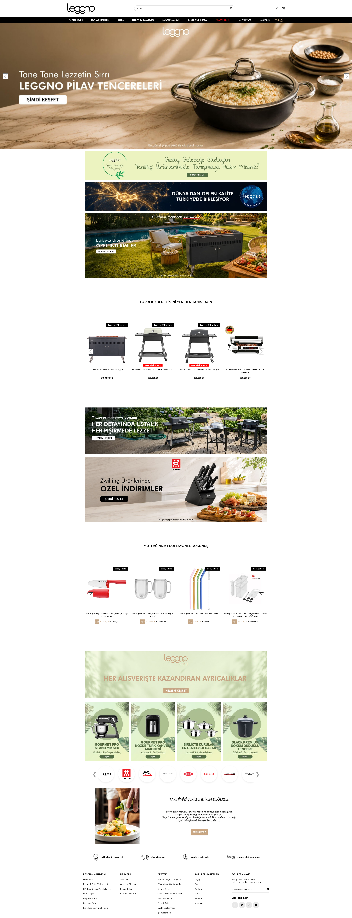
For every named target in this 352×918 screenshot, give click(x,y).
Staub (197, 893)
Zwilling (198, 889)
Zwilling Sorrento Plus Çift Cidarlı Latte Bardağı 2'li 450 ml (153, 615)
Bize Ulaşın (88, 893)
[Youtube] (256, 905)
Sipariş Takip (126, 889)
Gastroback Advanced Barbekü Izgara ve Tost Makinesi (245, 371)
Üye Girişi (124, 879)
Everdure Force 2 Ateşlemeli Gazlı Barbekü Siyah (199, 370)
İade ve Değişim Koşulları (169, 879)
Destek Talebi (163, 903)
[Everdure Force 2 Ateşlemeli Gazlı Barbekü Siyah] (199, 345)
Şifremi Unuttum (128, 893)
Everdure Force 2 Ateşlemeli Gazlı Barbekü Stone (153, 370)
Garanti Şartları (164, 889)
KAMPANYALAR (244, 20)
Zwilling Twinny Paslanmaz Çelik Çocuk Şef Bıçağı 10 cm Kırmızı (107, 615)
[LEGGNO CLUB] (176, 674)
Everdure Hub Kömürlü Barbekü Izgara (107, 370)
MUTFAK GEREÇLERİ (100, 20)
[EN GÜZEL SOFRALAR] (199, 731)
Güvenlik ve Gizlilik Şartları (169, 884)
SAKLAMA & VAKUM (171, 20)
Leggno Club (281, 20)
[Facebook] (235, 905)
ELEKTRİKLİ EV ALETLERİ (143, 20)
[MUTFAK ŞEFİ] (107, 731)
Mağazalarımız (90, 898)
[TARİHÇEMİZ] (176, 816)
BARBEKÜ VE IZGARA (197, 20)
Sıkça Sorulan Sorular (167, 898)
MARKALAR (265, 20)
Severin (198, 898)
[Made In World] (176, 196)
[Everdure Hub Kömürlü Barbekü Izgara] (107, 345)
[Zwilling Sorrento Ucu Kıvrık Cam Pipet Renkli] (199, 588)
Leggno (198, 879)
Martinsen (199, 903)
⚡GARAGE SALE (222, 20)
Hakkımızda (88, 879)
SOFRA (121, 20)
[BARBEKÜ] (176, 430)
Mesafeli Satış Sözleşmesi (95, 884)
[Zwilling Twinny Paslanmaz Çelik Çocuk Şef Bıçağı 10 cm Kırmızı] (107, 588)
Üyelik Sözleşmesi (166, 908)
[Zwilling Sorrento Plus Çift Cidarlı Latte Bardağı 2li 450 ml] (153, 588)
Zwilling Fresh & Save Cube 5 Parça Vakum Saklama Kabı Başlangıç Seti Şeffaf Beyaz (245, 615)
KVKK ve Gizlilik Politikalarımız (97, 889)
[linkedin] (242, 905)
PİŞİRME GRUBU (76, 20)
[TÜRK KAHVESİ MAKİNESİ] (153, 731)
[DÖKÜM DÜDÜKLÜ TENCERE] (245, 731)
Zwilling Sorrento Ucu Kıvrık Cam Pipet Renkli (199, 614)
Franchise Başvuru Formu (95, 908)
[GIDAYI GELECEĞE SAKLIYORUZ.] (176, 165)
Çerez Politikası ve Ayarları (169, 893)
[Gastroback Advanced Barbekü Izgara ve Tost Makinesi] (245, 345)
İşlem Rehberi (164, 913)
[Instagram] (249, 905)
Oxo (196, 884)
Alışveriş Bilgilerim (128, 884)
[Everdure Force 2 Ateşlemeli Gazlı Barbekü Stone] (153, 345)
